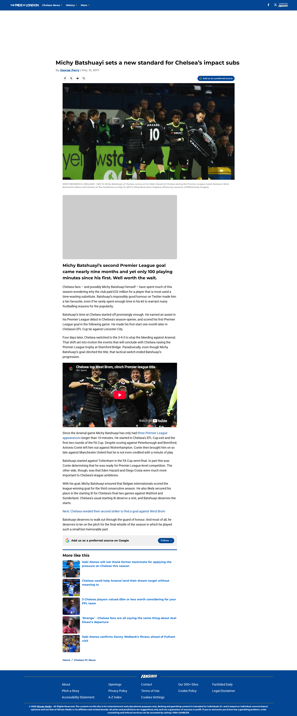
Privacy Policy (117, 691)
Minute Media (44, 706)
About (66, 684)
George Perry (69, 70)
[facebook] (268, 4)
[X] (275, 4)
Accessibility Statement (78, 697)
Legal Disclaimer (223, 691)
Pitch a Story (70, 691)
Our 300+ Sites (188, 684)
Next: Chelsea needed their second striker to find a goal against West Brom (114, 511)
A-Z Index (115, 697)
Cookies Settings (152, 697)
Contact (146, 684)
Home (66, 660)
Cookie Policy (187, 691)
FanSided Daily (222, 684)
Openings (114, 684)
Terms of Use (150, 691)
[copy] (83, 78)
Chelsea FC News (85, 660)
